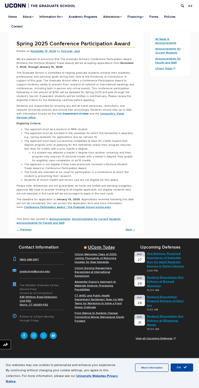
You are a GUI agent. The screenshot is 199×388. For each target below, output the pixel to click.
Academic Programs (83, 17)
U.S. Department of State (73, 113)
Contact (17, 26)
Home (12, 17)
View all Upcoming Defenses (154, 338)
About (27, 17)
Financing (134, 17)
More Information (151, 367)
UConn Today (164, 68)
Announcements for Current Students (96, 219)
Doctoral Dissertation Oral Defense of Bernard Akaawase (165, 281)
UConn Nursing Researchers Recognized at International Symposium (93, 272)
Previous (24, 229)
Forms (153, 17)
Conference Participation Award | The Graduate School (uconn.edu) (67, 207)
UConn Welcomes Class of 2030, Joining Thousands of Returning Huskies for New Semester (96, 258)
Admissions (111, 17)
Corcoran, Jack (70, 51)
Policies (169, 17)
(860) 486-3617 (29, 259)
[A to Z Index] (190, 6)
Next (130, 229)
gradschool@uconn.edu (35, 271)
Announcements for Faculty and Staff (41, 223)
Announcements (60, 219)
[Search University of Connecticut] (182, 6)
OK (179, 367)
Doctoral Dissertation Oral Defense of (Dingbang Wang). (165, 320)
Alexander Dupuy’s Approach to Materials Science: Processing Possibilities (95, 285)
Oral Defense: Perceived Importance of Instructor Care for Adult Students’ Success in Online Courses (165, 259)
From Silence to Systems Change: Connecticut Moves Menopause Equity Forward (99, 317)
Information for (50, 17)
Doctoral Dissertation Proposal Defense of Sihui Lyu (165, 301)
